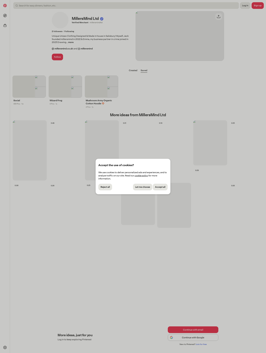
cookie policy (141, 175)
